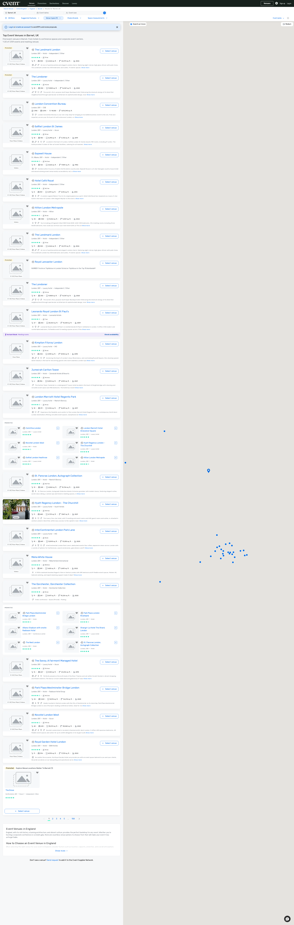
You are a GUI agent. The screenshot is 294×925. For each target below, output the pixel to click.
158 (73, 819)
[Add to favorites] (27, 48)
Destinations (54, 3)
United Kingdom (21, 9)
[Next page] (79, 819)
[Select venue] (58, 428)
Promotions (42, 3)
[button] (55, 13)
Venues (31, 3)
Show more (85, 67)
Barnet (40, 9)
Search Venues (9, 9)
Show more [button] (60, 851)
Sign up (282, 3)
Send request (52, 860)
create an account (23, 27)
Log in (289, 3)
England (32, 9)
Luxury (74, 3)
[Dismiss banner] (117, 27)
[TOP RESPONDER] (33, 49)
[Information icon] (288, 18)
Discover (65, 3)
